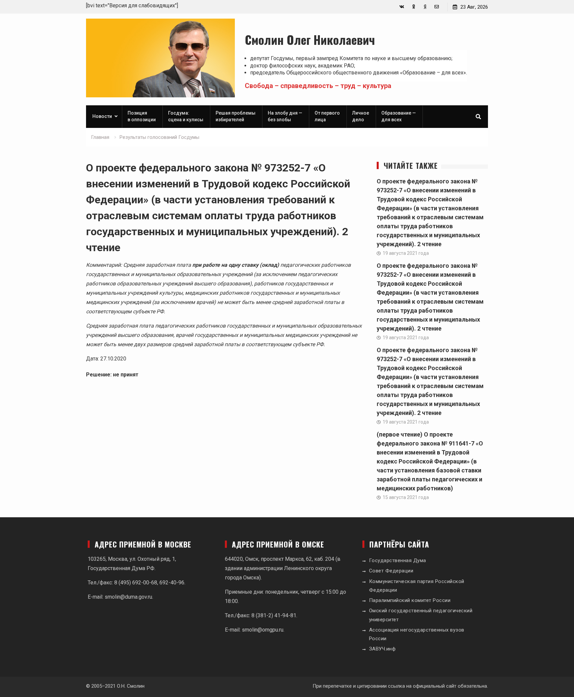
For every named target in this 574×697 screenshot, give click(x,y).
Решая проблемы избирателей (235, 116)
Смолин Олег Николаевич (310, 39)
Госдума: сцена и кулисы (185, 116)
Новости (102, 116)
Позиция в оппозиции (142, 116)
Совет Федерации (391, 571)
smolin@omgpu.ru (262, 630)
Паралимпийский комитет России (410, 600)
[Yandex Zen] (425, 7)
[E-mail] (436, 7)
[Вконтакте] (402, 7)
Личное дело (360, 116)
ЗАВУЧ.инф (382, 649)
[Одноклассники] (413, 7)
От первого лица (327, 116)
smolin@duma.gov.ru (128, 597)
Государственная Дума (397, 560)
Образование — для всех (398, 116)
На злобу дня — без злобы (285, 116)
